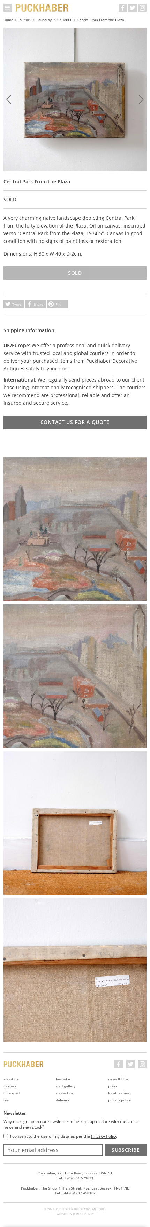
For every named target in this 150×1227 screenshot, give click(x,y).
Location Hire (118, 1092)
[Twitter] (132, 8)
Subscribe (126, 1149)
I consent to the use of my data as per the (63, 1136)
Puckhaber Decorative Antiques (42, 8)
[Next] (141, 99)
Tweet (17, 304)
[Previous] (8, 99)
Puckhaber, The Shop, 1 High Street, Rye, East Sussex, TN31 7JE (75, 1188)
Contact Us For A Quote (75, 422)
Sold (75, 273)
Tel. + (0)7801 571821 (75, 1178)
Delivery (62, 1099)
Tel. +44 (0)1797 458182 (75, 1193)
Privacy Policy (119, 1099)
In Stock (25, 19)
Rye (6, 1099)
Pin (58, 304)
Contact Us (64, 1092)
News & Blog (118, 1078)
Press (112, 1085)
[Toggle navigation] (7, 8)
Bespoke (63, 1078)
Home (8, 19)
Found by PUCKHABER (55, 19)
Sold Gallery (65, 1085)
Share (38, 304)
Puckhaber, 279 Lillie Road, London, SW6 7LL (75, 1173)
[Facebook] (123, 8)
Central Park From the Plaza (100, 19)
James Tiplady (83, 1214)
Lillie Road (11, 1092)
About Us (10, 1078)
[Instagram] (142, 8)
